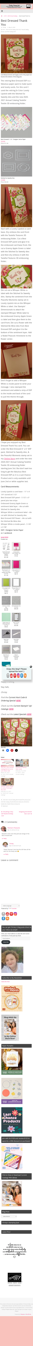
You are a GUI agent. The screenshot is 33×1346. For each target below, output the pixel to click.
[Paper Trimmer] (16, 621)
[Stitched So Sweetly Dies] (6, 604)
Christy (4, 27)
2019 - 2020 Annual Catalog (10, 16)
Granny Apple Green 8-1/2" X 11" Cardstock (6, 589)
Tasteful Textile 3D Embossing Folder (6, 623)
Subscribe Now (5, 981)
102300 (16, 640)
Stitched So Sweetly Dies (6, 606)
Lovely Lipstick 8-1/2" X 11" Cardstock (16, 570)
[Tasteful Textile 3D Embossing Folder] (6, 621)
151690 (3, 180)
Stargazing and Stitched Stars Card (25, 813)
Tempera (23, 1314)
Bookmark (5, 806)
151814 (16, 607)
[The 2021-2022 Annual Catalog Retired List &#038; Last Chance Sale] (7, 762)
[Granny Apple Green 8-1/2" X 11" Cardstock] (6, 586)
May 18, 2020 (12, 27)
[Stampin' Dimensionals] (16, 653)
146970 (16, 572)
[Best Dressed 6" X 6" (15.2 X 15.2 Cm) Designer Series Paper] (6, 568)
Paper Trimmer (16, 622)
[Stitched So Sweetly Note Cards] (22, 762)
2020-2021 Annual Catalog (22, 29)
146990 (6, 591)
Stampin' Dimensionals (16, 655)
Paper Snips (6, 639)
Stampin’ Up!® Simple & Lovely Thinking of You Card (7, 788)
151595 (6, 555)
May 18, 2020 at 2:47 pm (13, 830)
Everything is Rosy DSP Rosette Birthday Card (7, 814)
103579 (6, 640)
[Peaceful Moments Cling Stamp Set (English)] (6, 550)
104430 (16, 657)
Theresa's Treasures (13, 828)
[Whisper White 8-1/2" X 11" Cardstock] (16, 586)
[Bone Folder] (16, 638)
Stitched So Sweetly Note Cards (21, 768)
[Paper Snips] (6, 638)
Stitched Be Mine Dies (16, 606)
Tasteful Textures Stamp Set (13, 804)
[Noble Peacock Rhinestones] (6, 653)
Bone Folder (16, 639)
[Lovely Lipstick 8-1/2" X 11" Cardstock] (16, 568)
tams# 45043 (4, 537)
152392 (16, 624)
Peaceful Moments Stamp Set (16, 802)
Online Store (9, 458)
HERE (18, 700)
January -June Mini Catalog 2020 (8, 31)
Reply (5, 838)
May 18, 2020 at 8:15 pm (15, 845)
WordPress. (28, 1314)
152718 (6, 625)
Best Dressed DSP (20, 800)
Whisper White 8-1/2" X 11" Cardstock (16, 588)
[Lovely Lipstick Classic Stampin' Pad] (16, 550)
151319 (3, 141)
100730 (16, 590)
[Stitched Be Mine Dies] (16, 604)
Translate (14, 908)
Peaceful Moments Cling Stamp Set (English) (6, 553)
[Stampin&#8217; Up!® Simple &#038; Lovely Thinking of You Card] (7, 781)
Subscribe (5, 942)
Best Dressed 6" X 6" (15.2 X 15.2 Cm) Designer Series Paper (6, 571)
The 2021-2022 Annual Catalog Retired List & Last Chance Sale (7, 769)
